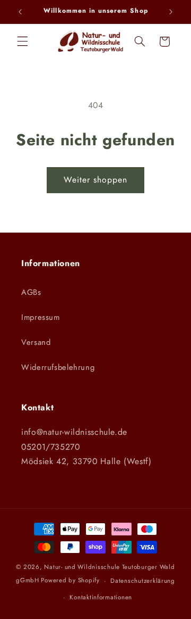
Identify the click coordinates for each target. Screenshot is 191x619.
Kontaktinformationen (101, 597)
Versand (35, 342)
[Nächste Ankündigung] (171, 11)
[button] (22, 41)
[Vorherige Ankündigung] (20, 11)
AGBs (31, 292)
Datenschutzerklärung (142, 580)
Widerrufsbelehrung (57, 367)
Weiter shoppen (96, 180)
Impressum (40, 317)
